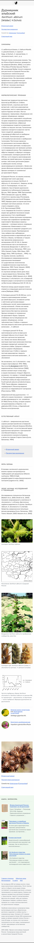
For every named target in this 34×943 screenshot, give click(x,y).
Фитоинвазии (5, 880)
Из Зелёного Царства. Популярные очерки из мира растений (19, 853)
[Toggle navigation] (15, 3)
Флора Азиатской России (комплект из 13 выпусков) (19, 806)
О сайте (15, 880)
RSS (21, 880)
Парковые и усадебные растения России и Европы (19, 822)
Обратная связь (21, 878)
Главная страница (7, 878)
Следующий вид (6, 36)
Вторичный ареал (7, 26)
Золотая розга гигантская (20, 710)
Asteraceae (12, 33)
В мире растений (15, 838)
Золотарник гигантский (16, 712)
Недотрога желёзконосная (20, 722)
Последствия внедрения (9, 29)
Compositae (20, 33)
